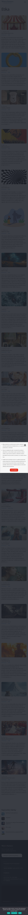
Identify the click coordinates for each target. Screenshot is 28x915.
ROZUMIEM (14, 470)
